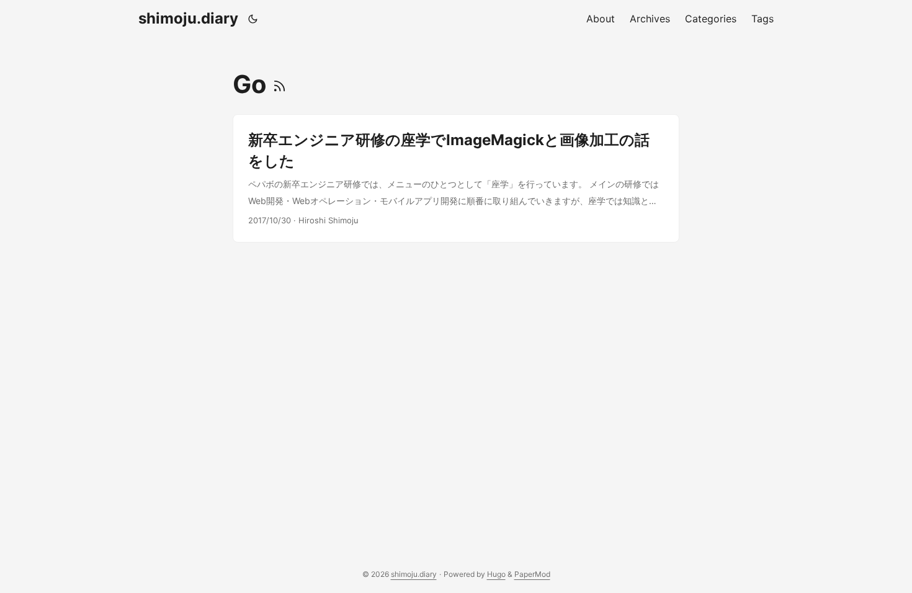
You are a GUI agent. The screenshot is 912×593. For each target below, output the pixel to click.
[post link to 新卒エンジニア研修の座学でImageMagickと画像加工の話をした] (456, 178)
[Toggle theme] (253, 18)
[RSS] (279, 84)
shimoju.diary (188, 18)
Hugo (496, 574)
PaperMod (532, 574)
